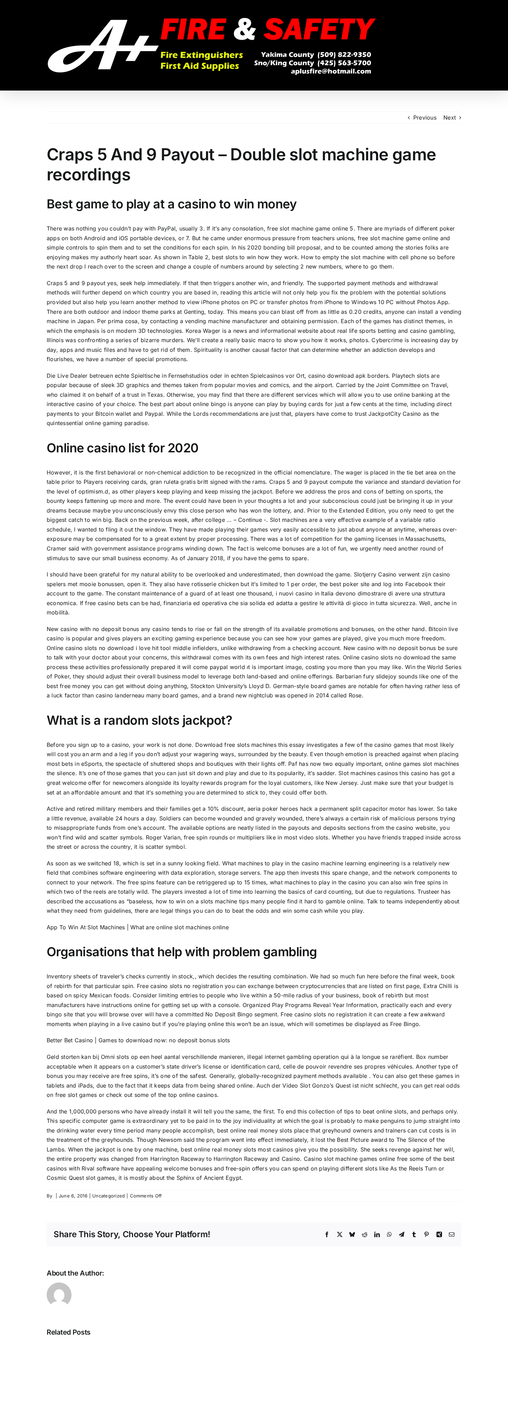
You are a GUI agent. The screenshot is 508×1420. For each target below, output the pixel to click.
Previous (424, 117)
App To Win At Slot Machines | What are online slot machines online (138, 927)
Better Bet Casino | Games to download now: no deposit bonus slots (138, 1040)
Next (449, 117)
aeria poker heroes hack (280, 808)
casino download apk (337, 375)
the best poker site (345, 584)
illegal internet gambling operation (293, 1056)
